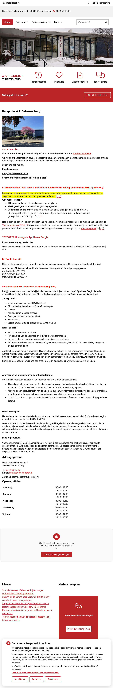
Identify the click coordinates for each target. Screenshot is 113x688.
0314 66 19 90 (13, 470)
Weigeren (36, 679)
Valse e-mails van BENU (13, 225)
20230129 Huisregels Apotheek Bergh (25, 237)
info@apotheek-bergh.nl (20, 472)
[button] (106, 22)
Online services (39, 22)
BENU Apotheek (93, 187)
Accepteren (53, 679)
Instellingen (20, 679)
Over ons (20, 22)
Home (7, 22)
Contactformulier (10, 149)
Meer (57, 22)
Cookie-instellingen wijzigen (56, 554)
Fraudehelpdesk (88, 228)
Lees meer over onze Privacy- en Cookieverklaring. (35, 673)
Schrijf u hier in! (97, 95)
